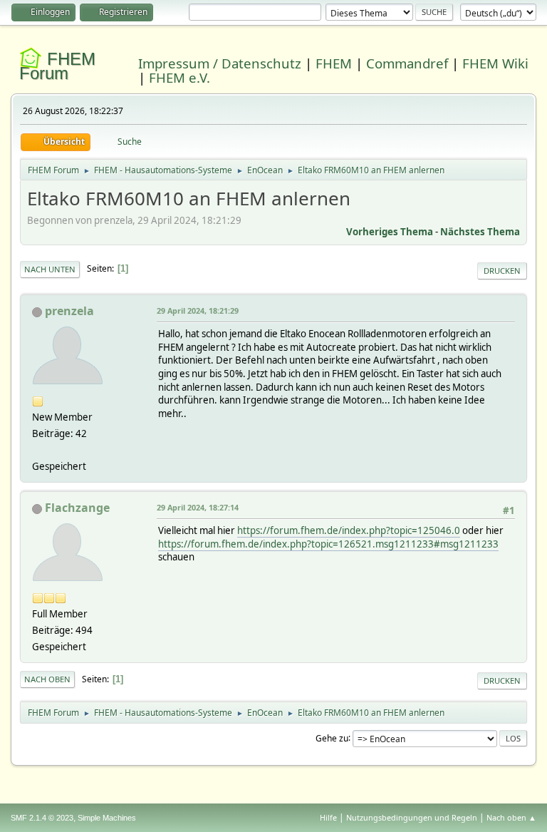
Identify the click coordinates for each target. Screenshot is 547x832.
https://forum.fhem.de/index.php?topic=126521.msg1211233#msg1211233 (328, 544)
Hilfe (328, 817)
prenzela (69, 311)
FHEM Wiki (495, 63)
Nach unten (49, 269)
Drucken (502, 270)
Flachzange (77, 507)
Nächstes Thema (480, 231)
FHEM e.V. (179, 77)
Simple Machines (107, 817)
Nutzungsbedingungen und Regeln (411, 817)
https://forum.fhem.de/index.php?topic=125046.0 (348, 530)
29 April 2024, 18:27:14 (198, 507)
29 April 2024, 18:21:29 (198, 310)
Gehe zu (332, 737)
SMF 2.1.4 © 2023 (42, 817)
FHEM (334, 63)
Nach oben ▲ (511, 817)
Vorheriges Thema (389, 231)
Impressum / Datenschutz (219, 63)
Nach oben (47, 679)
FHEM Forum (57, 66)
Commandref (407, 63)
